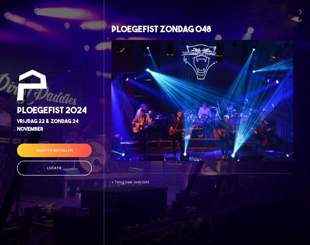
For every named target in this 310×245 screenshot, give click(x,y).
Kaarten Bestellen (54, 150)
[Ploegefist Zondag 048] (202, 100)
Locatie (54, 167)
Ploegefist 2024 (52, 110)
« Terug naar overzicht (130, 181)
